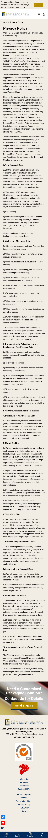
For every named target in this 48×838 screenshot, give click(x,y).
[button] (24, 706)
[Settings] (43, 14)
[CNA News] (3, 828)
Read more (20, 7)
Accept (38, 5)
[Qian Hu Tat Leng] (16, 14)
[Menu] (38, 14)
